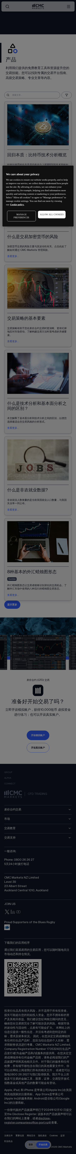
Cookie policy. (17, 204)
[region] (38, 196)
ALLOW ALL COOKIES (52, 214)
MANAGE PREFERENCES (21, 216)
